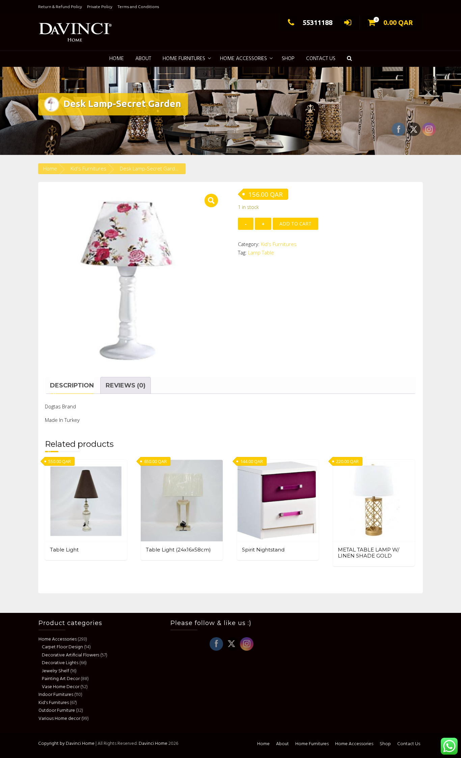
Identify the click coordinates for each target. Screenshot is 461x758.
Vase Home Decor (60, 687)
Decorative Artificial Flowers (70, 655)
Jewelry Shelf (55, 671)
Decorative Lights (60, 663)
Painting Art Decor (61, 679)
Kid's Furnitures (88, 168)
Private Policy (99, 6)
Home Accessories (243, 58)
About (143, 58)
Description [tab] (72, 385)
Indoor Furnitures (55, 695)
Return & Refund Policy (60, 6)
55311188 (317, 22)
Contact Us (320, 58)
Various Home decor (59, 718)
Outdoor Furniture (56, 710)
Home (116, 58)
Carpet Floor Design (62, 647)
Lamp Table (261, 252)
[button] (349, 59)
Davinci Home (153, 744)
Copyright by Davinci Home (66, 744)
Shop (288, 58)
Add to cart (295, 223)
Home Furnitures (184, 58)
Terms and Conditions (138, 6)
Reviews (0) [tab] (125, 385)
